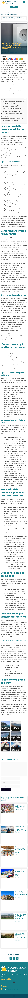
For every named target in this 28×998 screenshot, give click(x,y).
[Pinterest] (12, 59)
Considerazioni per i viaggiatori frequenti (12, 118)
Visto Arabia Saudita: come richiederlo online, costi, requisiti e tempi (12, 798)
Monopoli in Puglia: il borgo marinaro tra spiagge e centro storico (20, 872)
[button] (24, 2)
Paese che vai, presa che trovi (9, 122)
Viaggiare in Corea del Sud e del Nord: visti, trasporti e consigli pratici (20, 807)
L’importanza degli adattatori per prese (12, 108)
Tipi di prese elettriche (10, 103)
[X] (4, 59)
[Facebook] (2, 59)
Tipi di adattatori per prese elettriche (13, 110)
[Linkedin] (9, 59)
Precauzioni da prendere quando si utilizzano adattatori (13, 114)
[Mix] (17, 59)
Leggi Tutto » (4, 800)
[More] (22, 59)
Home (2, 12)
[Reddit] (7, 59)
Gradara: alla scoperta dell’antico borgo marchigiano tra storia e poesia (21, 894)
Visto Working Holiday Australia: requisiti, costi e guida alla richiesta (20, 829)
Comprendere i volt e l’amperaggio (11, 105)
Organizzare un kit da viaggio (11, 120)
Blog (6, 12)
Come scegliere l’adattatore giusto (12, 111)
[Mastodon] (14, 59)
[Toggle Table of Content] (24, 99)
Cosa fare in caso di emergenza (10, 117)
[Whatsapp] (20, 59)
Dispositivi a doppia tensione (11, 106)
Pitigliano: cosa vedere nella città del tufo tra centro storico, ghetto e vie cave (20, 936)
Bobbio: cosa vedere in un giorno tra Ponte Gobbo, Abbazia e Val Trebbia (20, 916)
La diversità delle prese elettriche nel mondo (13, 101)
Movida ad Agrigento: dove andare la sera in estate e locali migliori (20, 849)
